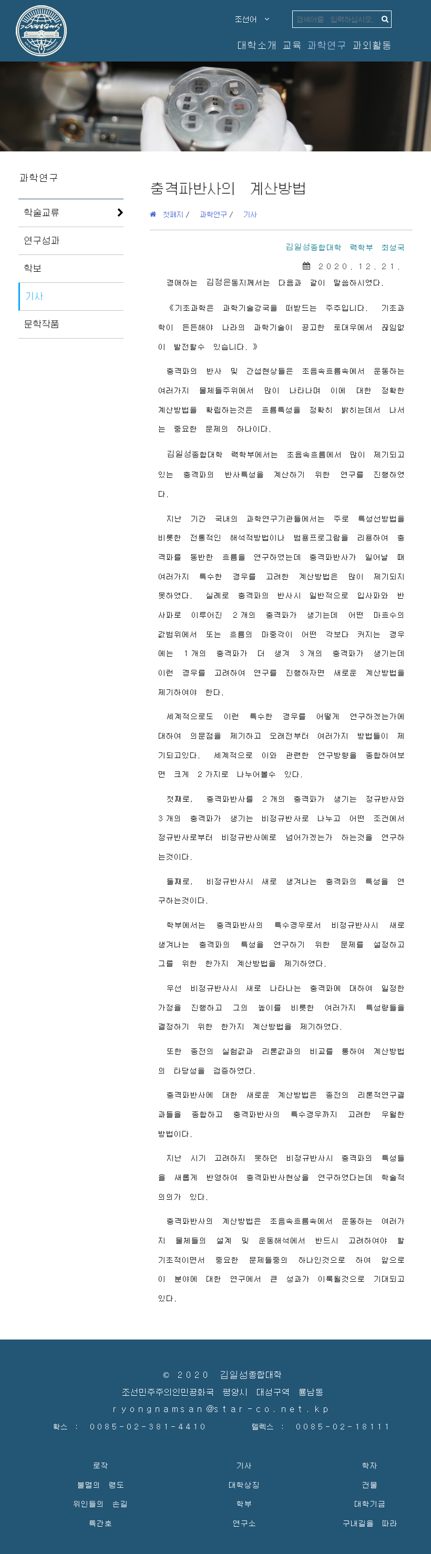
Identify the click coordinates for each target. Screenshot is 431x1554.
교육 (292, 45)
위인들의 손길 (100, 1503)
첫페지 (169, 214)
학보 (33, 268)
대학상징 (244, 1484)
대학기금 (369, 1503)
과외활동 (372, 45)
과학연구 (326, 45)
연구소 (244, 1523)
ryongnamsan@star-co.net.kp (222, 1409)
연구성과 (41, 240)
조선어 (249, 19)
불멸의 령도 (100, 1484)
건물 (369, 1484)
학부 (244, 1503)
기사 (34, 296)
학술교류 (41, 212)
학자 (369, 1465)
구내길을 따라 (369, 1523)
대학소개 (256, 45)
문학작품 (41, 324)
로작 (100, 1465)
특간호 (100, 1523)
